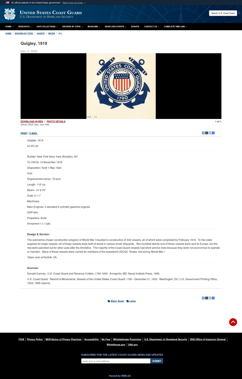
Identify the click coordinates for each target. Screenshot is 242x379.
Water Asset (117, 301)
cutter (132, 301)
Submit (156, 361)
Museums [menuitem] (93, 26)
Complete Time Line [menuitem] (174, 26)
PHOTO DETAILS (56, 121)
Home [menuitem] (8, 26)
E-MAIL (33, 133)
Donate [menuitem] (135, 26)
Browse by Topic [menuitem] (71, 26)
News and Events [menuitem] (114, 26)
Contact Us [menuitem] (150, 26)
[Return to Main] (233, 324)
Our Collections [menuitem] (46, 26)
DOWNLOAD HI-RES (32, 121)
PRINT (24, 133)
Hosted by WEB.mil (120, 375)
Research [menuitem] (24, 26)
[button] (74, 2)
